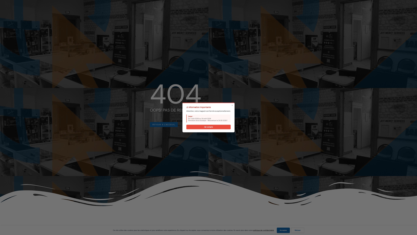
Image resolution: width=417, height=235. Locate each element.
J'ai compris (208, 127)
